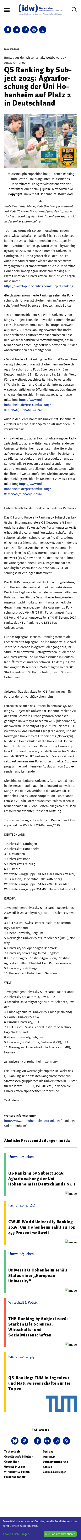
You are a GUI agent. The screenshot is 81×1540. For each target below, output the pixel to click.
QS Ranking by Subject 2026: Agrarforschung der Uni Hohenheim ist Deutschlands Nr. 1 (42, 1178)
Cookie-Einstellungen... (17, 1534)
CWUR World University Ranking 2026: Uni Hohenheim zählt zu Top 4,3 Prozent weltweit (42, 1227)
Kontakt (47, 1467)
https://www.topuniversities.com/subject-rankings (39, 286)
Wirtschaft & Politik (16, 1472)
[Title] (25, 29)
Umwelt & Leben (15, 1467)
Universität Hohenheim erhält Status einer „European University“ (37, 1275)
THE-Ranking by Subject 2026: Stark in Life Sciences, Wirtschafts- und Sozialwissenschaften (38, 1326)
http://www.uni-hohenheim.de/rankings (32, 1120)
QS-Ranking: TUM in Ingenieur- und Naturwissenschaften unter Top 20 (39, 1383)
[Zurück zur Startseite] (40, 9)
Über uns (48, 1451)
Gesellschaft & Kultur (18, 1457)
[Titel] (7, 29)
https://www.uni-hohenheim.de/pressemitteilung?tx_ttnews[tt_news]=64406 (27, 489)
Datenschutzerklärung (55, 1461)
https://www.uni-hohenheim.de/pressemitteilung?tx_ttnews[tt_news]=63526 (27, 404)
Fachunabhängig (15, 1477)
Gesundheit (11, 1462)
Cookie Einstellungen (54, 1472)
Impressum (49, 1456)
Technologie (12, 1452)
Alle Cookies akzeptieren (60, 1534)
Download (65, 194)
